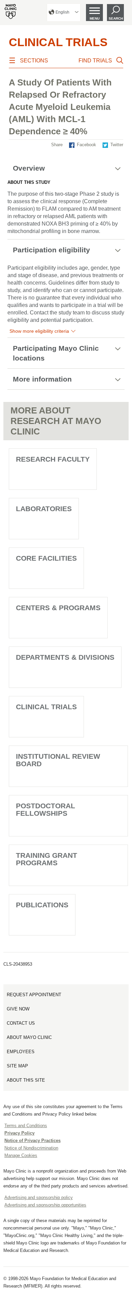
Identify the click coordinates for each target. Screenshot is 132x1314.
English (62, 12)
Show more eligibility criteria (39, 331)
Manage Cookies (20, 1155)
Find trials (95, 60)
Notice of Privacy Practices (32, 1140)
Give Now (18, 1008)
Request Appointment (34, 994)
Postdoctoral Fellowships (45, 809)
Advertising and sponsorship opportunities (45, 1204)
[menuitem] (64, 12)
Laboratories (44, 509)
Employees (21, 1051)
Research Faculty (53, 459)
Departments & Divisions (65, 657)
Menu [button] (95, 18)
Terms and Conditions (25, 1125)
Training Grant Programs (46, 859)
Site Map (17, 1065)
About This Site (26, 1080)
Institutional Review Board (58, 760)
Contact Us (21, 1023)
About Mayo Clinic (29, 1037)
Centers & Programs (58, 608)
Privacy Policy (19, 1133)
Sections (34, 60)
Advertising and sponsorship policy (38, 1197)
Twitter (116, 144)
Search (116, 18)
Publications (42, 905)
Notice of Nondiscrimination (31, 1148)
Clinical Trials (58, 42)
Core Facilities (46, 558)
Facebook (86, 144)
